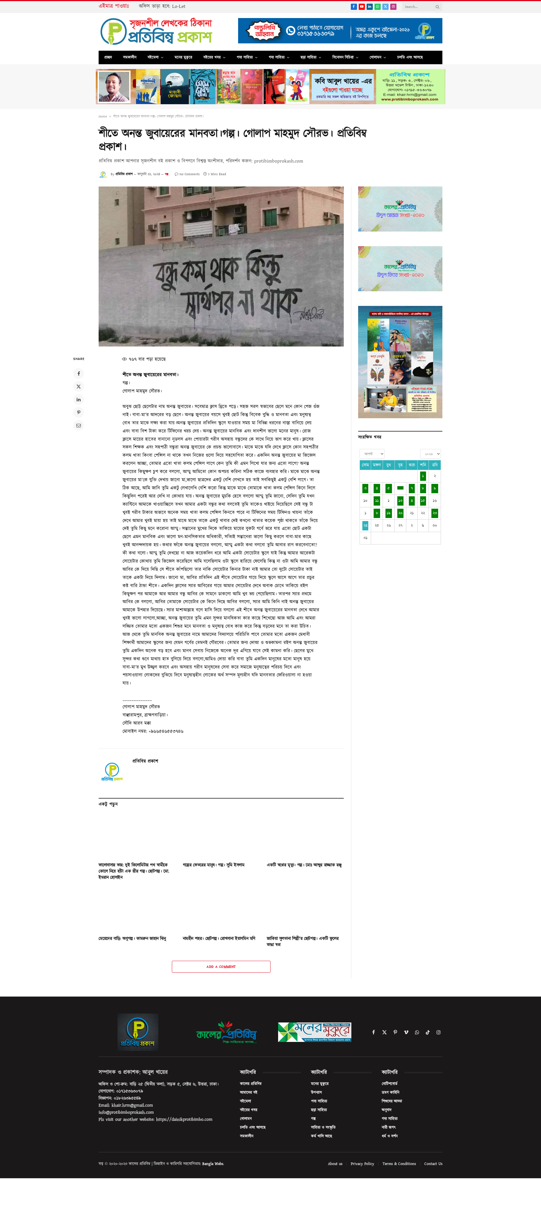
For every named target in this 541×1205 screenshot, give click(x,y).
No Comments (189, 174)
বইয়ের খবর (212, 57)
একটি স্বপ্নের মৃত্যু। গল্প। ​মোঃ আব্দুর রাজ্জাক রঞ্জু (304, 865)
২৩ (435, 513)
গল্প (166, 174)
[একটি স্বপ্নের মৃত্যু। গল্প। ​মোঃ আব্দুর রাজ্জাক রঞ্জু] (305, 836)
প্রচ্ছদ (108, 57)
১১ (377, 501)
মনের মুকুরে (183, 57)
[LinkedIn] (78, 399)
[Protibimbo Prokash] (157, 32)
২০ (400, 513)
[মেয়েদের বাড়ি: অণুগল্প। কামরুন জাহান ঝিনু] (137, 909)
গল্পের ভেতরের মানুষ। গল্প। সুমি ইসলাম (214, 865)
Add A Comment (221, 966)
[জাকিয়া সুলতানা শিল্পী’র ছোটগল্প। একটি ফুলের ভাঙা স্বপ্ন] (305, 909)
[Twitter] (78, 386)
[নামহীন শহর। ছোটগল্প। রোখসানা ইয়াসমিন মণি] (221, 909)
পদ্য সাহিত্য (245, 57)
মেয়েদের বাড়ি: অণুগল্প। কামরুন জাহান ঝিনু (132, 939)
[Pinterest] (78, 412)
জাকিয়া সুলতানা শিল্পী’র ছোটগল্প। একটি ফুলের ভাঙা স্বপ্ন (302, 942)
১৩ (400, 501)
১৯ (389, 513)
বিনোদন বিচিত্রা (343, 57)
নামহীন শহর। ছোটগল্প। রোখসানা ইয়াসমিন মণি (219, 939)
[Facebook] (78, 373)
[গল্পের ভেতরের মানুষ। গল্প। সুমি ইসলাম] (221, 836)
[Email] (78, 425)
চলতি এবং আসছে (410, 57)
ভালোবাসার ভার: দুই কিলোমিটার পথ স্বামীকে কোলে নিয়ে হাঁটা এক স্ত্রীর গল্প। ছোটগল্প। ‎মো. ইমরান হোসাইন (134, 871)
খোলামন (375, 57)
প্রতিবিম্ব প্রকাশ (124, 174)
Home (103, 116)
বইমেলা (153, 57)
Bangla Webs (212, 1164)
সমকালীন (129, 57)
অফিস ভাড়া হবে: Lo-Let (162, 6)
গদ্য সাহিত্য (277, 57)
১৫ (423, 501)
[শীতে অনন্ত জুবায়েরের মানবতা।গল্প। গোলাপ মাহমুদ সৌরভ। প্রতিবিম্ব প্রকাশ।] (221, 266)
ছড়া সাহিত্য (308, 57)
